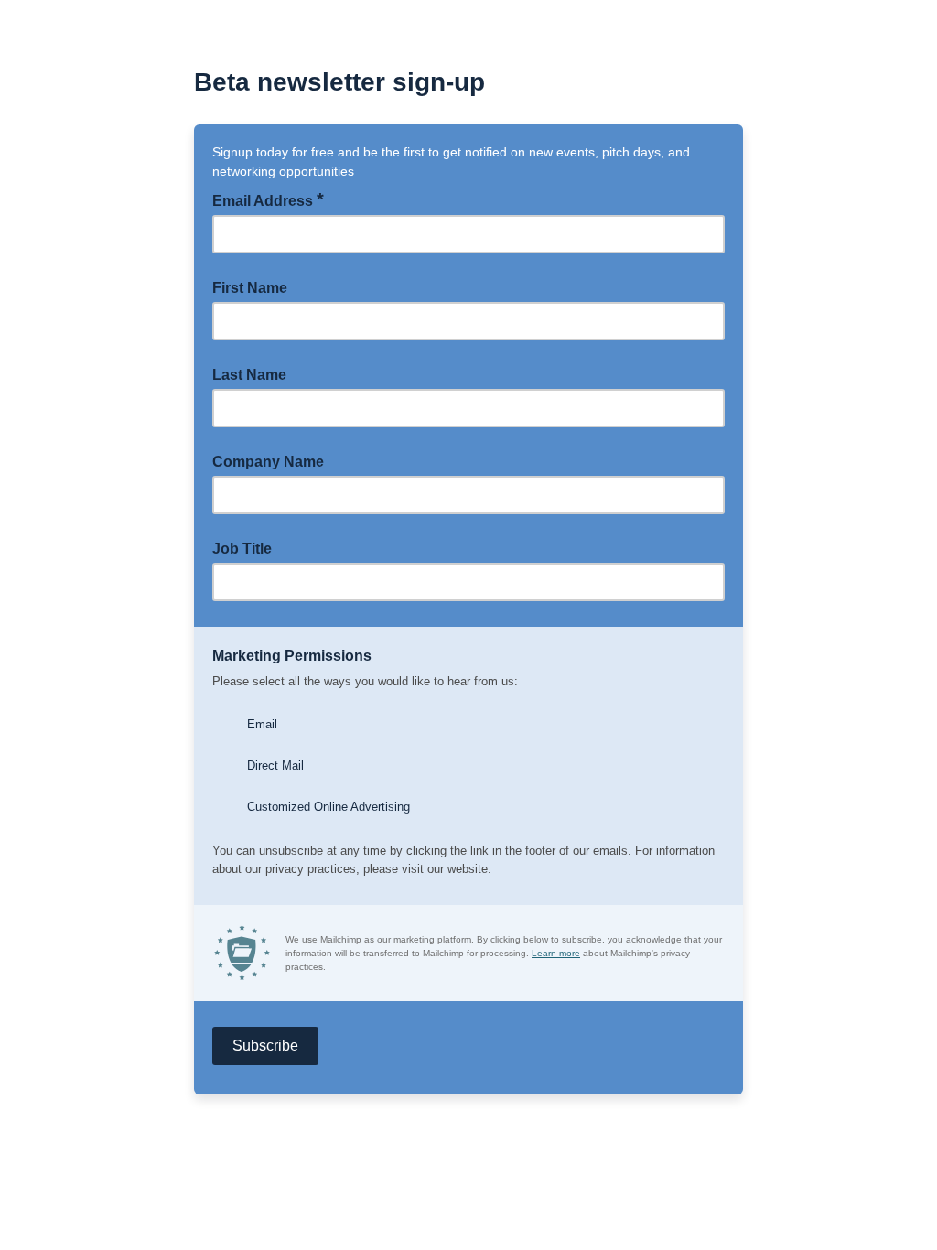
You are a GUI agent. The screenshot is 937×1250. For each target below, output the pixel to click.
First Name (249, 288)
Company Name (268, 461)
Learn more (556, 953)
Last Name (249, 375)
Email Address (268, 199)
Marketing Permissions (292, 655)
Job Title (242, 548)
